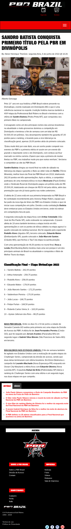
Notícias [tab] (7, 386)
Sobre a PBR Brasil (16, 470)
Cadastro (13, 496)
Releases (48, 478)
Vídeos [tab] (17, 386)
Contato (12, 475)
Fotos (47, 473)
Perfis (11, 499)
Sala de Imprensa (52, 481)
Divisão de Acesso (16, 473)
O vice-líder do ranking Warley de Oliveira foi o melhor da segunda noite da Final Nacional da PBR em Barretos (37, 404)
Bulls (11, 501)
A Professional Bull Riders (13, 512)
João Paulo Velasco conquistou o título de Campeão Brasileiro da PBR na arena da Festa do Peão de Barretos (36, 393)
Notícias (48, 470)
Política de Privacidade (11, 524)
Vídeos (47, 475)
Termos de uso (8, 522)
